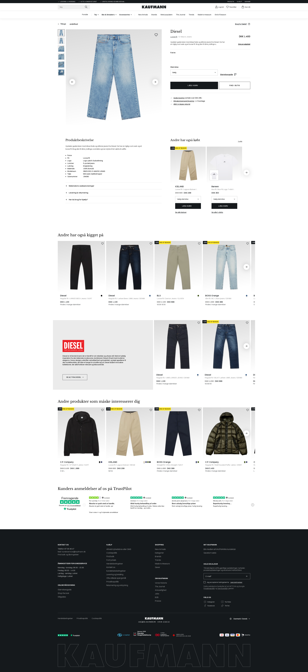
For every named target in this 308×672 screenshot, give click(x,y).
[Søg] (86, 7)
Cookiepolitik (111, 553)
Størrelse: (174, 67)
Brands (158, 556)
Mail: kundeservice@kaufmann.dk (72, 552)
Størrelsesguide (226, 74)
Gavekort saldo (210, 553)
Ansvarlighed (160, 590)
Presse (158, 601)
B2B (156, 597)
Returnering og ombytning (117, 585)
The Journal (160, 586)
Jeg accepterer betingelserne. (218, 582)
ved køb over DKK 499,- (187, 98)
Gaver (157, 567)
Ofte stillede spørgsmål (116, 578)
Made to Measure (162, 563)
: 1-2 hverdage (189, 101)
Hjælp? (239, 1)
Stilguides (62, 597)
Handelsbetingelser (114, 563)
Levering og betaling (114, 574)
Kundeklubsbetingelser (116, 571)
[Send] (246, 576)
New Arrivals (160, 549)
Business (247, 1)
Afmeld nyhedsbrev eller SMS (118, 549)
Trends (158, 560)
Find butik (230, 1)
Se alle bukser (180, 212)
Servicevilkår (223, 588)
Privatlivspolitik (112, 581)
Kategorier (159, 553)
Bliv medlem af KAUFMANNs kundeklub (220, 549)
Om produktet (244, 44)
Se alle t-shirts (217, 212)
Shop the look (63, 593)
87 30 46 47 (69, 549)
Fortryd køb (111, 560)
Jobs (157, 593)
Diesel (176, 31)
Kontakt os (110, 567)
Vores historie (161, 583)
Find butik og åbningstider (68, 554)
